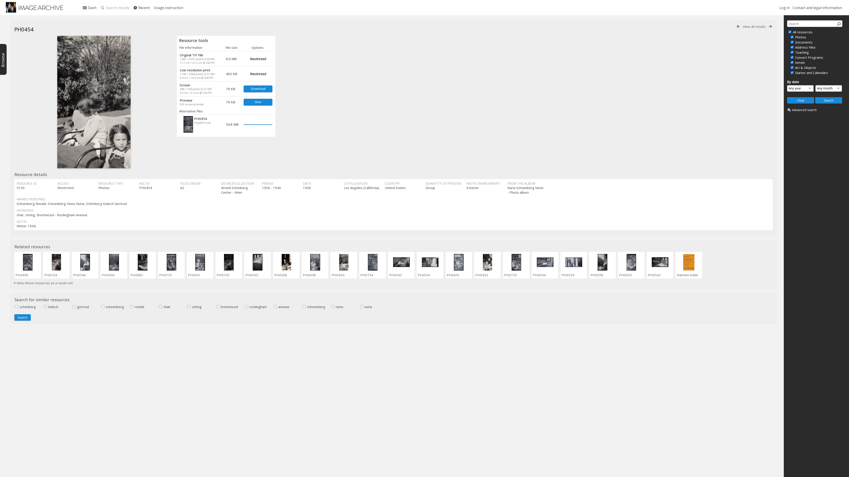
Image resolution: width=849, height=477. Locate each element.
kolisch (53, 307)
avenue (283, 307)
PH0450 (108, 275)
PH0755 (165, 275)
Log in (784, 7)
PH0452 (481, 275)
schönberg (27, 307)
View (258, 102)
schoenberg (114, 307)
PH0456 (21, 275)
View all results (754, 26)
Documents (803, 42)
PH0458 (309, 275)
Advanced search (804, 110)
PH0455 (625, 275)
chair (166, 307)
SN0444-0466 (687, 275)
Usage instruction (168, 7)
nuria (368, 307)
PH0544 (539, 275)
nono (339, 307)
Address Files (805, 47)
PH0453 (453, 275)
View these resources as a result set (44, 283)
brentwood (229, 307)
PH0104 (50, 275)
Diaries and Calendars (811, 72)
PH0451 (194, 275)
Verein (799, 62)
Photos (800, 37)
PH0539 (568, 275)
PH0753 (510, 275)
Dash (91, 7)
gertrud (82, 307)
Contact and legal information (817, 7)
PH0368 (280, 275)
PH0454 (338, 275)
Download (258, 89)
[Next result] (770, 26)
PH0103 (223, 275)
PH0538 (596, 275)
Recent (144, 7)
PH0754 (366, 275)
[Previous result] (738, 26)
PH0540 (79, 275)
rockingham (258, 307)
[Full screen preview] (94, 102)
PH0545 (251, 275)
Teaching (801, 52)
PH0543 (395, 275)
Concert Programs (808, 57)
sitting (196, 307)
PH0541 (424, 275)
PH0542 (654, 275)
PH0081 (136, 275)
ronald (139, 307)
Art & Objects (805, 67)
